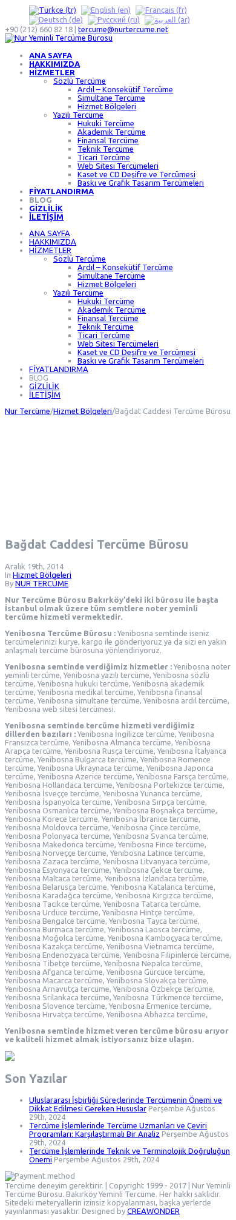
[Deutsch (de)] (56, 19)
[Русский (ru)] (114, 19)
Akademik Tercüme (111, 131)
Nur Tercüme (27, 411)
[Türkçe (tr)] (52, 9)
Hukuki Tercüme (105, 123)
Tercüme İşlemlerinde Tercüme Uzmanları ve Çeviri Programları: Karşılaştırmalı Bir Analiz (118, 1129)
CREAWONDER (153, 1211)
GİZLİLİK (46, 208)
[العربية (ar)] (167, 19)
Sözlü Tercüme (79, 80)
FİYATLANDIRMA (61, 191)
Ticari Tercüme (103, 157)
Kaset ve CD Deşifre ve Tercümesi (136, 174)
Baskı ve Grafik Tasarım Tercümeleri (140, 182)
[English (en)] (106, 9)
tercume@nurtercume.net (123, 29)
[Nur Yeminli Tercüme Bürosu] (59, 37)
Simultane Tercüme (111, 97)
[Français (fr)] (161, 9)
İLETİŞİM (46, 216)
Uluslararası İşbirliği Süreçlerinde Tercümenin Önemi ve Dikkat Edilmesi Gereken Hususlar (125, 1104)
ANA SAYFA (50, 55)
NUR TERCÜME (41, 583)
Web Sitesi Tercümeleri (118, 165)
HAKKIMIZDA (54, 63)
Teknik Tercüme (105, 148)
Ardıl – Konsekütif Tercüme (125, 89)
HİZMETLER (52, 72)
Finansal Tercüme (108, 140)
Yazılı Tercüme (78, 114)
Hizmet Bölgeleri (106, 106)
